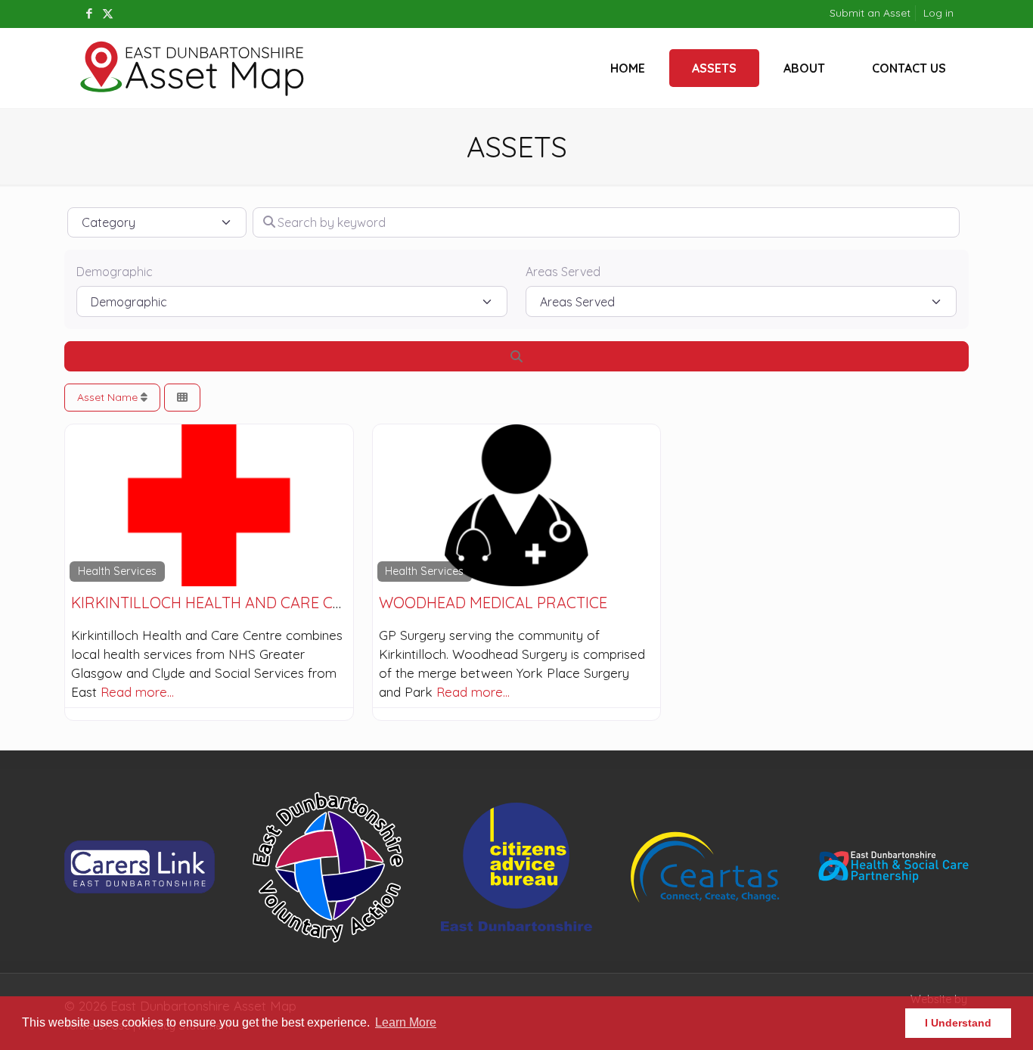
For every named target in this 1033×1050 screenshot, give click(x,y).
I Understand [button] (958, 1023)
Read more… (137, 692)
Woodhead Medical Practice (493, 602)
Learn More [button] (405, 1022)
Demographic (114, 271)
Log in (938, 13)
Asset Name (109, 397)
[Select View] (182, 398)
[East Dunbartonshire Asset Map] (192, 68)
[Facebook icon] (89, 13)
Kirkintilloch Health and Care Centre (225, 602)
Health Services (117, 571)
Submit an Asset (870, 13)
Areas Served (563, 271)
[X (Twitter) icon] (107, 13)
